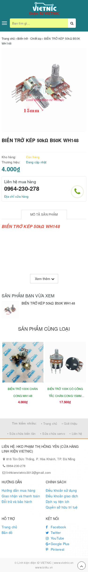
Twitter (55, 532)
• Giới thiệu (69, 423)
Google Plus (59, 543)
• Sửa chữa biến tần (21, 433)
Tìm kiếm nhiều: (24, 423)
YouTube (57, 538)
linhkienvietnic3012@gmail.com (28, 472)
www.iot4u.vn (44, 567)
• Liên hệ (75, 433)
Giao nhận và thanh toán (21, 496)
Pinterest (57, 549)
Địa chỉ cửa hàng (16, 196)
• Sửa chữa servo (52, 433)
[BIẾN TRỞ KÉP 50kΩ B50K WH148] (10, 310)
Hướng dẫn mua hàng (18, 490)
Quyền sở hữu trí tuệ (62, 507)
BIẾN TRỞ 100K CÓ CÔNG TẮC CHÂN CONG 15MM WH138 (65, 396)
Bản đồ (7, 532)
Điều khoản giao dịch (62, 496)
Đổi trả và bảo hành (17, 501)
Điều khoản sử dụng (61, 490)
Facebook (58, 527)
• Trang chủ (49, 423)
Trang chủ (9, 527)
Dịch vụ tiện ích (57, 501)
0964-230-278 (21, 188)
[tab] (44, 214)
